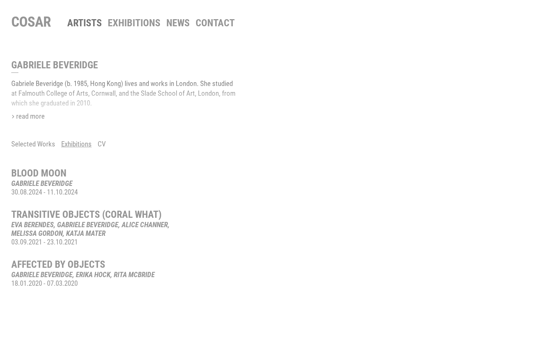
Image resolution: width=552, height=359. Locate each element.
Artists (84, 23)
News (178, 23)
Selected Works (33, 144)
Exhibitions (134, 23)
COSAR (31, 22)
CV (102, 144)
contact (215, 23)
